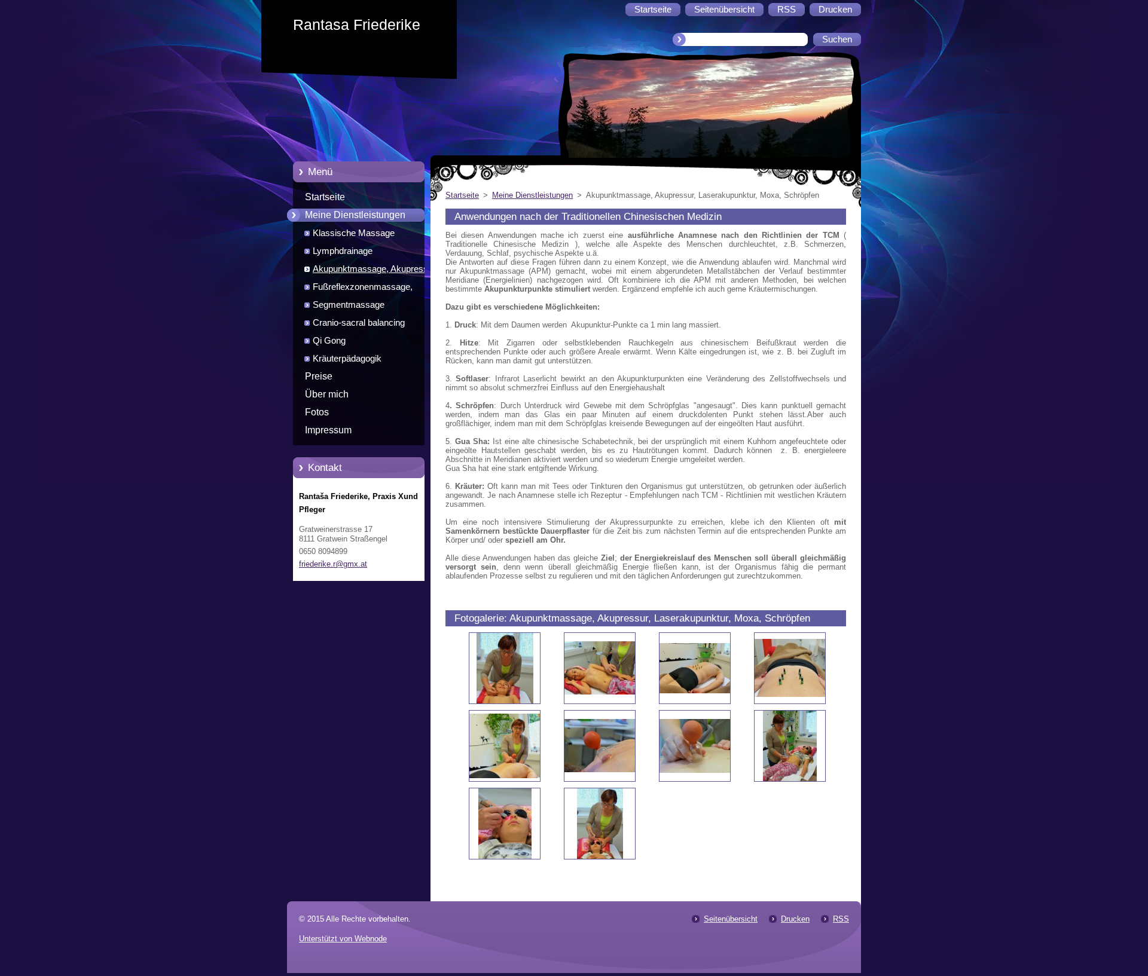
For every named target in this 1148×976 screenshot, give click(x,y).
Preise (318, 376)
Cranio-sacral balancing (359, 323)
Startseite (325, 197)
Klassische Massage (354, 233)
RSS (841, 918)
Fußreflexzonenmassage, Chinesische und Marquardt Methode (366, 289)
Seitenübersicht (731, 918)
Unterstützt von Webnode (343, 938)
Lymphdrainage (343, 251)
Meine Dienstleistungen (355, 215)
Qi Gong (329, 340)
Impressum (328, 430)
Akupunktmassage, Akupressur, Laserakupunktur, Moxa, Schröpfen (381, 271)
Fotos (317, 412)
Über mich (327, 394)
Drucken (795, 918)
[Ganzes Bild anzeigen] (505, 668)
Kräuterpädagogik (347, 358)
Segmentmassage (348, 305)
